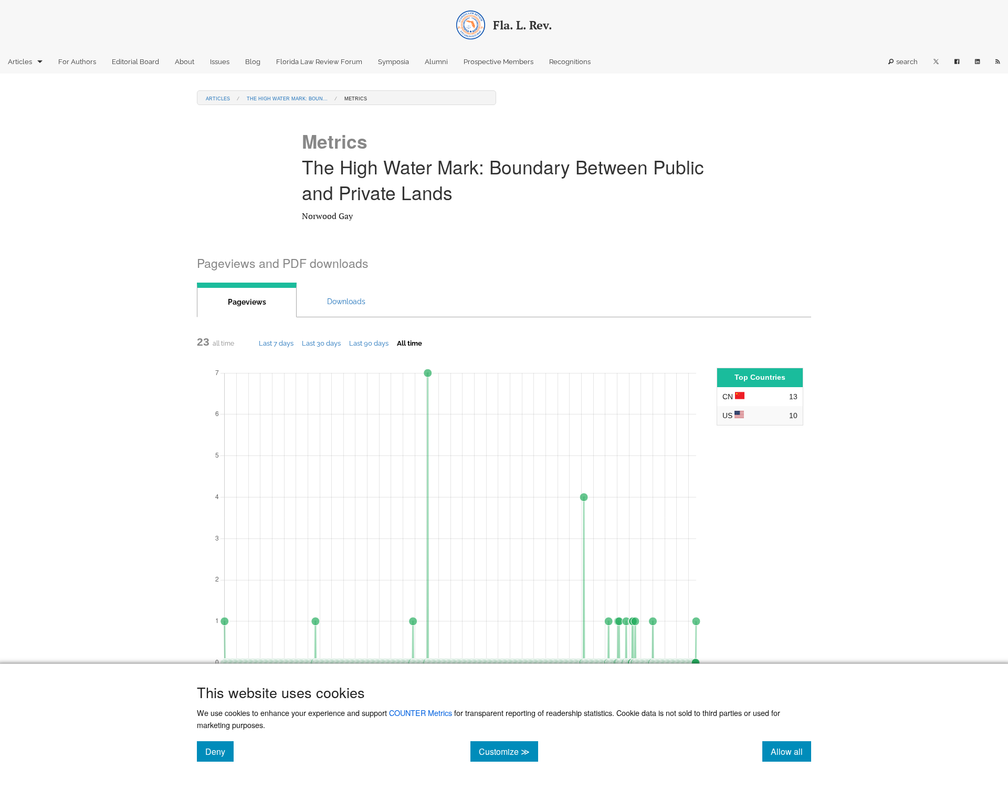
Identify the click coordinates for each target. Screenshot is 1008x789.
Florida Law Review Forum (319, 62)
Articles (20, 62)
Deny (219, 751)
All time (409, 343)
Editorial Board (135, 62)
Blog (252, 62)
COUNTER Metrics (420, 712)
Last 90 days (368, 343)
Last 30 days (321, 343)
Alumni (436, 62)
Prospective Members (498, 62)
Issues (219, 62)
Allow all (791, 751)
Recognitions (570, 62)
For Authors (77, 62)
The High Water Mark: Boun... (287, 98)
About (184, 62)
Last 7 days (276, 343)
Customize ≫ (508, 751)
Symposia (393, 62)
